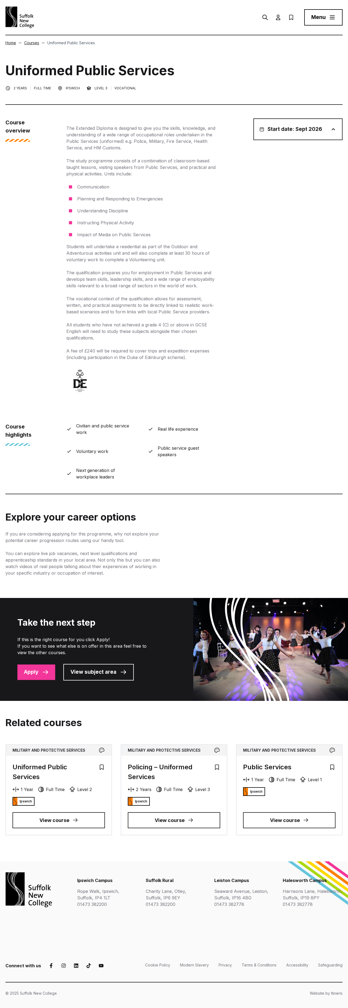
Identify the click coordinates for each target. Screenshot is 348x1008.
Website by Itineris (326, 993)
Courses (31, 42)
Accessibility (297, 965)
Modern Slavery (194, 965)
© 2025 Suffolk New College (31, 993)
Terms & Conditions (259, 965)
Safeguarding (330, 965)
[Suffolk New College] (19, 17)
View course (54, 820)
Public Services (267, 767)
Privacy (225, 965)
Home (10, 42)
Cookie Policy (157, 965)
